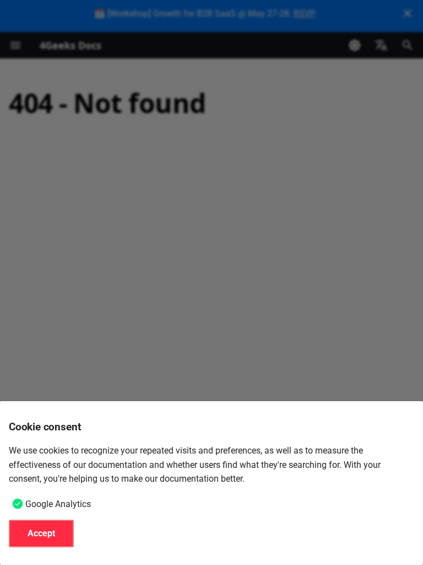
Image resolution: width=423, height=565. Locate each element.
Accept (41, 533)
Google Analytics (58, 504)
